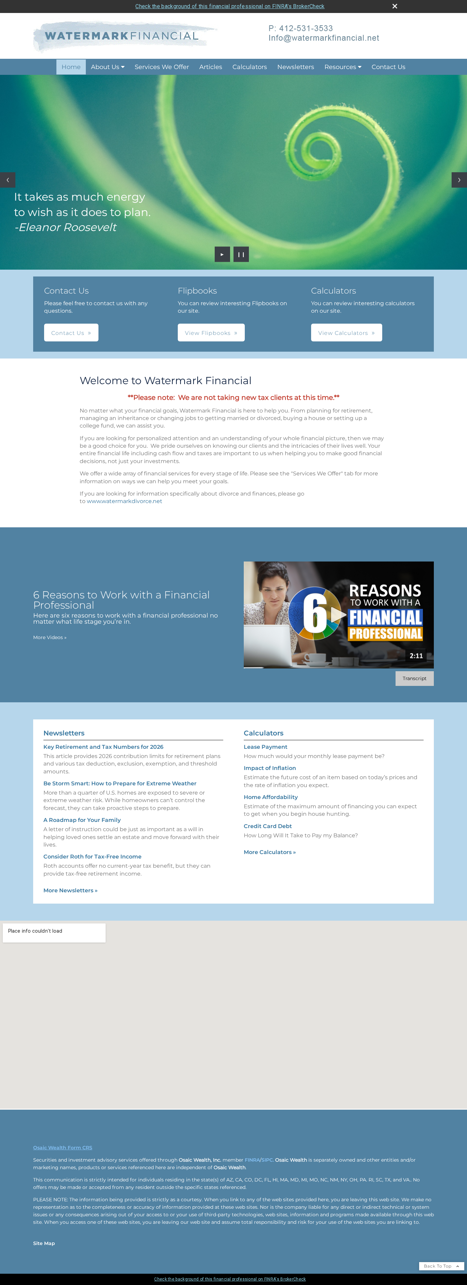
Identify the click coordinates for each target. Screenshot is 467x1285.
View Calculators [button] (343, 333)
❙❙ (241, 254)
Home (71, 67)
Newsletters (295, 67)
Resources (340, 67)
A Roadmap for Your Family (82, 820)
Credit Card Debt (268, 826)
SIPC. (268, 1160)
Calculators (249, 67)
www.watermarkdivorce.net (124, 501)
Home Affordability (271, 797)
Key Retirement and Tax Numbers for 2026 (103, 747)
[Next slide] (459, 180)
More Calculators (270, 852)
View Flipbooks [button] (208, 333)
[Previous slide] (7, 180)
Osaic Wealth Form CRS (62, 1148)
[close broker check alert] (395, 6)
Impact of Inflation (270, 768)
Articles (210, 67)
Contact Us (388, 67)
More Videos (50, 637)
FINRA (252, 1160)
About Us (105, 67)
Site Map (44, 1243)
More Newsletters (70, 890)
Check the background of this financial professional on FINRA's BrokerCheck (229, 6)
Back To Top (438, 1266)
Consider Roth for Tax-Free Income (92, 856)
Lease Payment (266, 747)
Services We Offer (162, 67)
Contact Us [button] (67, 333)
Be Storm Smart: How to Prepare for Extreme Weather (120, 783)
